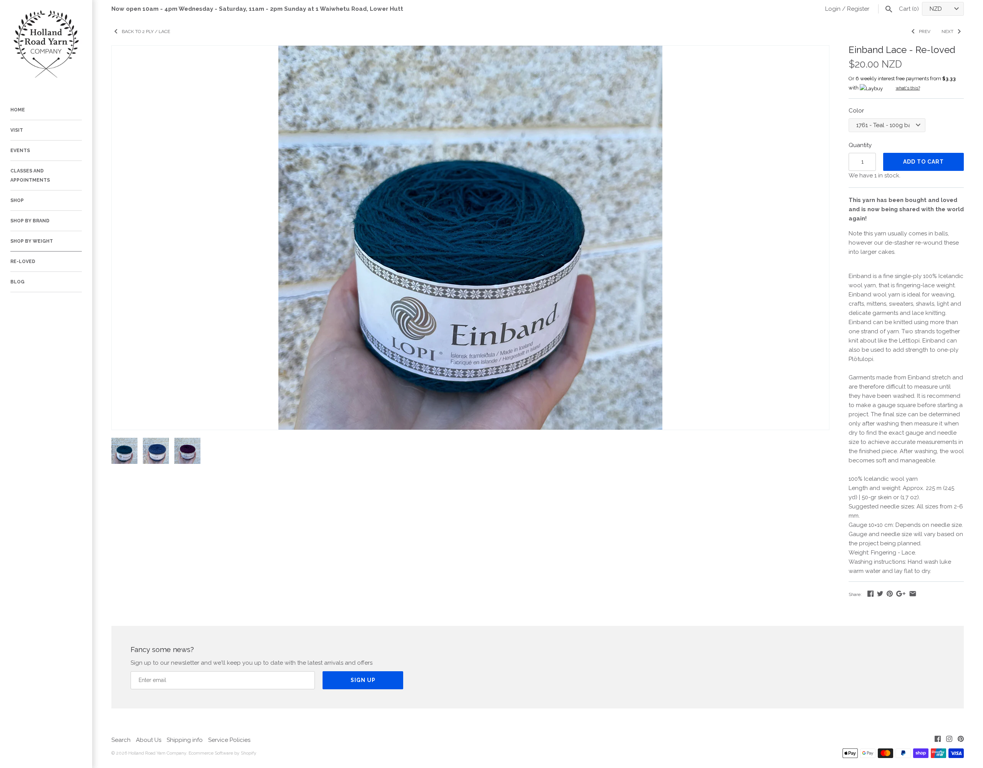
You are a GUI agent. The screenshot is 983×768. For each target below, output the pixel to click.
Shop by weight (31, 241)
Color (856, 110)
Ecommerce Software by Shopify (223, 753)
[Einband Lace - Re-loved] (470, 50)
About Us (148, 740)
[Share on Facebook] (870, 593)
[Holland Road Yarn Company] (46, 46)
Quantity (860, 145)
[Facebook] (938, 740)
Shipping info (185, 740)
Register (858, 8)
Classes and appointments (30, 175)
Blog (17, 282)
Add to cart (923, 162)
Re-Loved (22, 261)
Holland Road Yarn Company (157, 753)
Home (17, 110)
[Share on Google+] (900, 593)
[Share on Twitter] (880, 593)
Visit (16, 130)
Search (121, 740)
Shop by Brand (30, 220)
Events (20, 150)
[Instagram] (949, 740)
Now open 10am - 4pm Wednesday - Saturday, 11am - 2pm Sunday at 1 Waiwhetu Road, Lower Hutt (257, 8)
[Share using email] (913, 593)
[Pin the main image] (890, 593)
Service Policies (229, 740)
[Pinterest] (961, 740)
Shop (17, 200)
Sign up (363, 680)
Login (833, 8)
